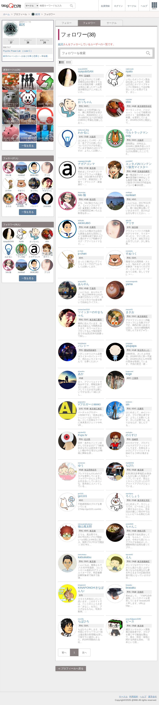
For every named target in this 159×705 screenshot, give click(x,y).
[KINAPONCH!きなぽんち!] (67, 593)
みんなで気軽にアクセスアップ (27, 88)
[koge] (115, 379)
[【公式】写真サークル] (27, 115)
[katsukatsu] (67, 563)
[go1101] (67, 502)
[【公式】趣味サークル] (10, 115)
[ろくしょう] (115, 502)
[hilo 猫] (67, 200)
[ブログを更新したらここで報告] (45, 81)
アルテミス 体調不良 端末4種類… (21, 204)
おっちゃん (34, 241)
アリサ (47, 175)
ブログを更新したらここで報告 (45, 88)
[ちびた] (115, 471)
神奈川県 (141, 531)
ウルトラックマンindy (21, 256)
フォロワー (28, 41)
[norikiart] (115, 200)
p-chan (8, 191)
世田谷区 (147, 106)
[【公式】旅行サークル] (45, 133)
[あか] (67, 379)
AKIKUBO (34, 175)
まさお (8, 206)
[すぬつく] (115, 259)
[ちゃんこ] (115, 532)
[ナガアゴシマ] (67, 169)
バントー (34, 206)
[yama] (115, 290)
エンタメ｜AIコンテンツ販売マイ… (47, 255)
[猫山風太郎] (67, 532)
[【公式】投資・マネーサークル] (10, 133)
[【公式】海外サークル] (27, 133)
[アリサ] (115, 228)
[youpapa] (115, 351)
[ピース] (115, 627)
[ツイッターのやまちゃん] (67, 318)
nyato (21, 241)
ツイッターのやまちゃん (47, 190)
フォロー (67, 23)
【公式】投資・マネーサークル (10, 139)
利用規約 (133, 696)
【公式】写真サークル (27, 122)
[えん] (115, 563)
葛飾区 (146, 561)
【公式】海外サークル (27, 139)
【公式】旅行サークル (45, 139)
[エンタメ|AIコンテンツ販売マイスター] (115, 169)
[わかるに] (67, 138)
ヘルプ (143, 696)
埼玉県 (140, 350)
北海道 (140, 171)
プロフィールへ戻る (72, 668)
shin (47, 241)
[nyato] (115, 77)
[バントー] (67, 351)
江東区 (99, 409)
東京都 (140, 106)
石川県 (87, 439)
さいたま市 (148, 350)
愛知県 (87, 350)
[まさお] (115, 318)
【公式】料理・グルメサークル (10, 88)
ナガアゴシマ (34, 257)
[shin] (115, 107)
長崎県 (135, 439)
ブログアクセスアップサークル (10, 105)
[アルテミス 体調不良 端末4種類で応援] (21, 198)
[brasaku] (115, 593)
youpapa (47, 206)
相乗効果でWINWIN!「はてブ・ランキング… (45, 121)
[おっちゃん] (67, 107)
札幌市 (146, 171)
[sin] (115, 410)
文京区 (146, 500)
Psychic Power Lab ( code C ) (17, 51)
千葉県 (93, 288)
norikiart (21, 175)
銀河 (60, 44)
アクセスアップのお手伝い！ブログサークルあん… (27, 104)
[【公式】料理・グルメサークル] (10, 81)
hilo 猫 (8, 175)
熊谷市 (93, 470)
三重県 (135, 378)
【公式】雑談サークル (45, 105)
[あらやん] (67, 290)
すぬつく (21, 191)
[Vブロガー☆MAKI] (67, 410)
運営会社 (152, 696)
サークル (112, 23)
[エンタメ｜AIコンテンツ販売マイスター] (47, 249)
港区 (145, 316)
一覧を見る (28, 145)
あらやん (34, 191)
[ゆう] (67, 471)
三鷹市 (99, 320)
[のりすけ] (115, 440)
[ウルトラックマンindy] (115, 138)
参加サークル (44, 41)
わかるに (8, 257)
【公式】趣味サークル (10, 122)
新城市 (93, 350)
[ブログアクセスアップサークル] (10, 98)
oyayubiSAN (8, 241)
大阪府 (93, 137)
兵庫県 (93, 227)
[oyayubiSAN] (67, 77)
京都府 (140, 592)
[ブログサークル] (11, 5)
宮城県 (87, 76)
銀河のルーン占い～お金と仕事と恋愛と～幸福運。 (26, 56)
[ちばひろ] (67, 627)
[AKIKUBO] (67, 228)
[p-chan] (67, 259)
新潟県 (93, 199)
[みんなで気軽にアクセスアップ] (27, 81)
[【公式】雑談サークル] (45, 98)
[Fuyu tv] (67, 440)
